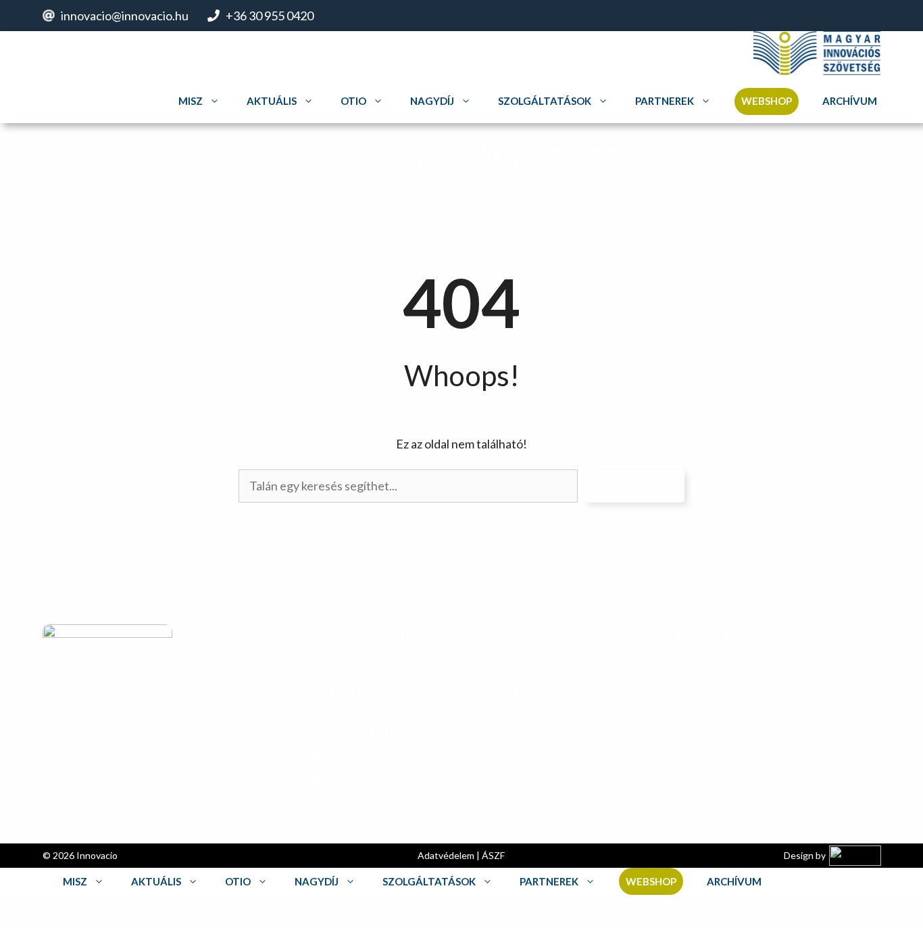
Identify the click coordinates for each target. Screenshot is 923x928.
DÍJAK (682, 703)
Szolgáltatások (544, 101)
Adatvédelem (446, 855)
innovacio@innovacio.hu (125, 15)
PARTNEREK (698, 723)
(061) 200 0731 (367, 733)
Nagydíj (432, 101)
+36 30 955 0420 (270, 15)
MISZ (190, 101)
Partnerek (664, 101)
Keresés (634, 485)
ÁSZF (493, 855)
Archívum (849, 101)
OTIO (353, 101)
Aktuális (272, 101)
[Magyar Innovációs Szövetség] (816, 54)
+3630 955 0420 (455, 733)
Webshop (766, 101)
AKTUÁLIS (693, 684)
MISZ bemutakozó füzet (391, 777)
